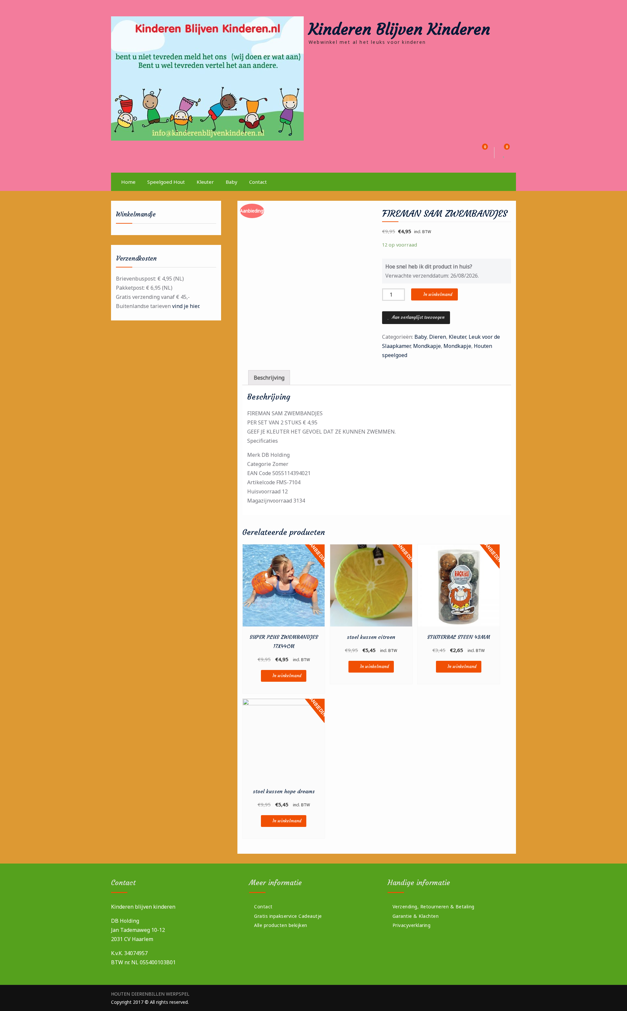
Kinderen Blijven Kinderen (399, 29)
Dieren (437, 336)
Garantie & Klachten (416, 916)
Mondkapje (427, 346)
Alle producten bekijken (280, 925)
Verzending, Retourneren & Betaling (433, 906)
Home (128, 182)
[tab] (269, 377)
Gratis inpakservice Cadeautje (288, 916)
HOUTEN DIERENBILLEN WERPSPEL (150, 994)
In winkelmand (437, 294)
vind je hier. (186, 306)
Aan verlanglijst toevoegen (417, 317)
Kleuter (205, 182)
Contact (258, 182)
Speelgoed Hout (166, 182)
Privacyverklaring (412, 925)
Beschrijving (269, 377)
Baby (231, 182)
